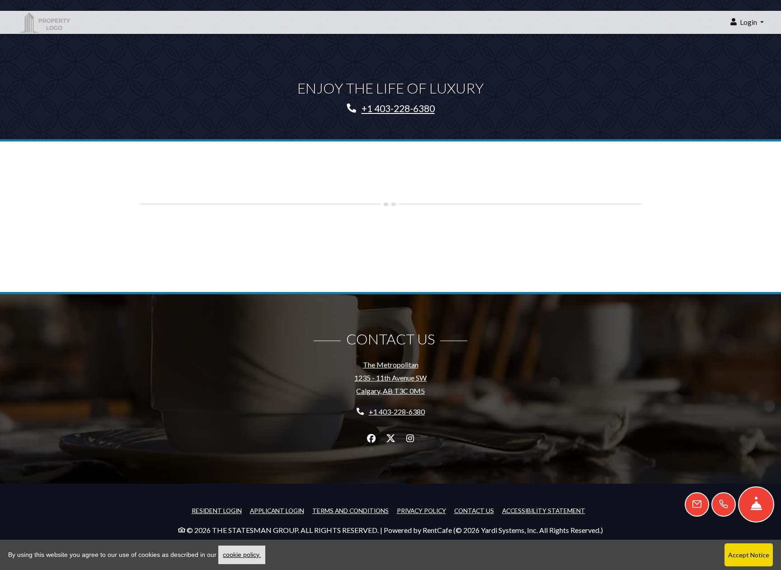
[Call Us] (723, 504)
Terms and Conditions (350, 510)
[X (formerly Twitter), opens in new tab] (390, 438)
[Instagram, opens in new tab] (410, 438)
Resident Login (217, 510)
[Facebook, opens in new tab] (371, 438)
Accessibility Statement (543, 510)
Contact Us (474, 510)
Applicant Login (277, 510)
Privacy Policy (421, 510)
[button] (747, 22)
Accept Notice (748, 555)
